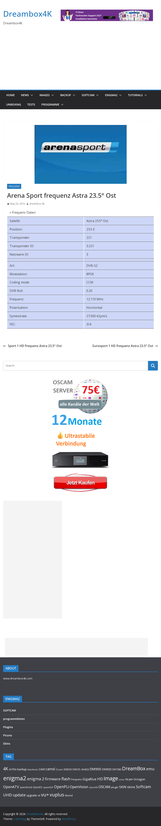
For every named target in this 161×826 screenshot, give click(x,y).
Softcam (143, 786)
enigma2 (14, 778)
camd (50, 769)
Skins (6, 743)
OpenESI (37, 787)
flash (65, 778)
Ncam (129, 779)
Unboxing (13, 104)
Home (10, 95)
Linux (121, 779)
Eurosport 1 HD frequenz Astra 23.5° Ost (122, 346)
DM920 (106, 769)
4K (5, 768)
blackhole (32, 769)
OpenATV (11, 786)
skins (131, 787)
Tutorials (135, 95)
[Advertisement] (80, 60)
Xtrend (69, 795)
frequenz (76, 779)
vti (39, 795)
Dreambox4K (27, 13)
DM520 (68, 769)
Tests (31, 104)
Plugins (8, 727)
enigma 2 (35, 778)
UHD (7, 795)
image (111, 778)
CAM (42, 769)
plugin (114, 787)
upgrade (32, 795)
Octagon (139, 779)
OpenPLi (61, 786)
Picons (7, 735)
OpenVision (79, 786)
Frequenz (14, 186)
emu (150, 768)
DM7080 (116, 769)
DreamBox (133, 768)
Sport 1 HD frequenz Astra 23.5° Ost (35, 346)
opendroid (26, 787)
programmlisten (14, 719)
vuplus (57, 794)
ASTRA (12, 769)
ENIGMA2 (111, 95)
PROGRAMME (50, 104)
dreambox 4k (36, 203)
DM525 (76, 769)
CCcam (59, 769)
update (19, 795)
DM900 (95, 769)
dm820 (85, 769)
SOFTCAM (88, 95)
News (25, 95)
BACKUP (65, 95)
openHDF (48, 787)
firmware (53, 778)
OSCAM (104, 786)
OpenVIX (93, 787)
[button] (31, 95)
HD (100, 778)
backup (22, 769)
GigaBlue (89, 779)
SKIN (122, 787)
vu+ (45, 794)
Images (44, 95)
